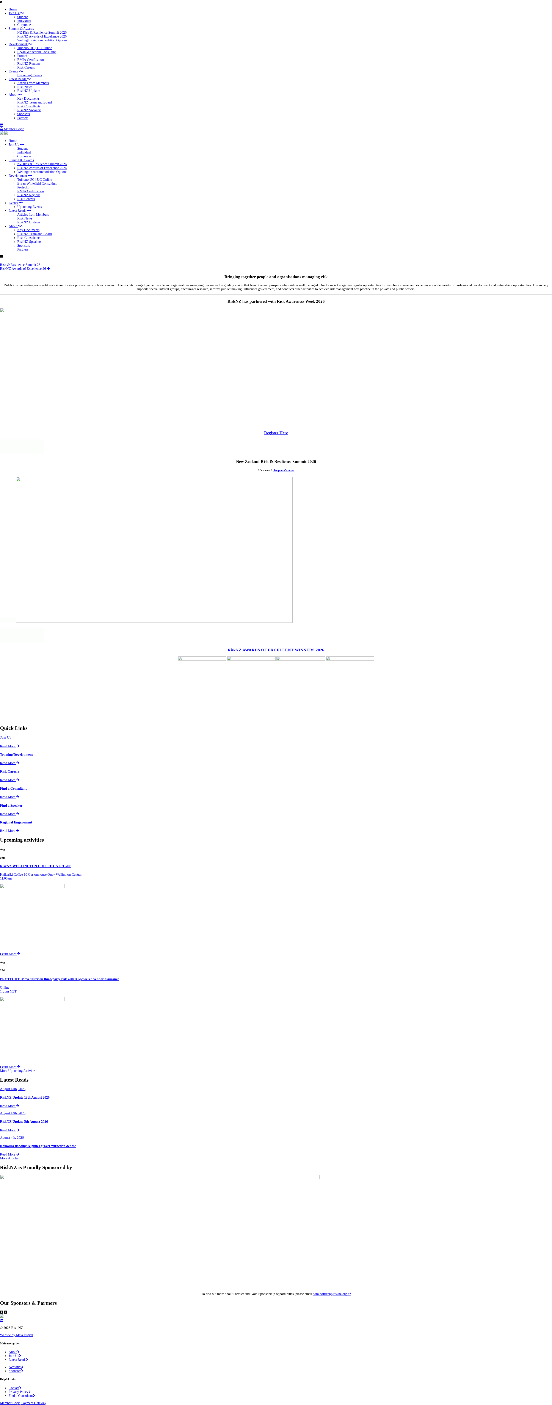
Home (13, 9)
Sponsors (23, 114)
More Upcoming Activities (18, 1071)
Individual (24, 21)
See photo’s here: (283, 470)
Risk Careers (26, 67)
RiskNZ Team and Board (34, 102)
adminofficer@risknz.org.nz (332, 1294)
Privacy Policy (18, 1392)
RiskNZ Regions (28, 63)
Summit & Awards (21, 28)
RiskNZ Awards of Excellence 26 (23, 268)
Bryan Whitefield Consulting (36, 52)
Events (14, 71)
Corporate (24, 25)
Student (22, 17)
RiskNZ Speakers (29, 110)
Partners (22, 118)
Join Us (14, 13)
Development (18, 44)
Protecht (22, 56)
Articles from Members (33, 83)
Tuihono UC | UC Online (34, 48)
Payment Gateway (33, 1403)
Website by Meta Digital (16, 1335)
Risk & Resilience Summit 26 (20, 265)
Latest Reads (18, 79)
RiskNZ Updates (28, 91)
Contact (14, 1388)
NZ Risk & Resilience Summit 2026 (42, 32)
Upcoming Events (29, 75)
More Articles (9, 1158)
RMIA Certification (30, 59)
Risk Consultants (28, 106)
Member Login (13, 129)
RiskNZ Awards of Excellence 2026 (42, 36)
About (13, 94)
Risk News (24, 87)
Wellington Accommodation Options (42, 40)
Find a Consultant (21, 1395)
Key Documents (28, 98)
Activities (15, 1367)
